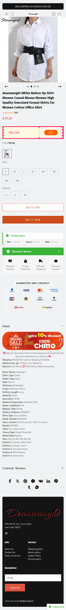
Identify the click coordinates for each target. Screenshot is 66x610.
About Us (9, 548)
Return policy (34, 552)
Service (32, 542)
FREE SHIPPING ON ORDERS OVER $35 (33, 6)
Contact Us (10, 552)
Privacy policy (34, 558)
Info (7, 542)
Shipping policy (35, 548)
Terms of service (12, 555)
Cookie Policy (34, 555)
